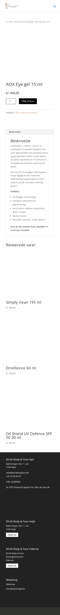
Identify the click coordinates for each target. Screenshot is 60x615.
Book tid (12, 534)
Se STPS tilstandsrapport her (20, 487)
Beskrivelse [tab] (14, 131)
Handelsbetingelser (15, 588)
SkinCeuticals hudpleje (23, 21)
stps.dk (46, 487)
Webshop (10, 584)
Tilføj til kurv (28, 101)
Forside (9, 21)
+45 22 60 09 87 (13, 476)
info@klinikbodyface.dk (17, 472)
